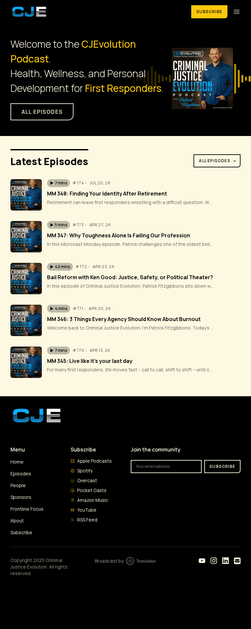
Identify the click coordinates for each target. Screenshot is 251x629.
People (18, 485)
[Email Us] (237, 561)
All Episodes (218, 160)
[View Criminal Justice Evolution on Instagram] (213, 560)
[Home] (96, 11)
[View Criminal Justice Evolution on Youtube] (202, 560)
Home (17, 462)
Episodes (20, 473)
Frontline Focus (26, 509)
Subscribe (209, 11)
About (17, 521)
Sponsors (20, 497)
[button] (58, 183)
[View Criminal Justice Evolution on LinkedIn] (225, 560)
